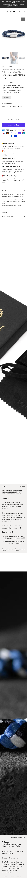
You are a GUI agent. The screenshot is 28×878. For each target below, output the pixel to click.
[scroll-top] (23, 874)
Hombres (8, 64)
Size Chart (6, 95)
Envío (11, 79)
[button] (19, 11)
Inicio (3, 64)
